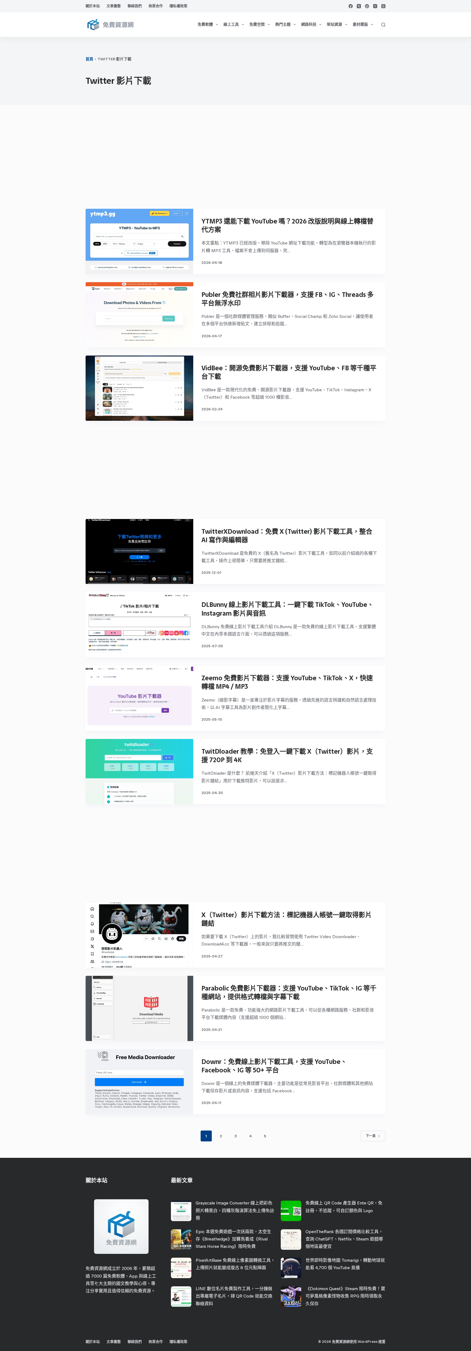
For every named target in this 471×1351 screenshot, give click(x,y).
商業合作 (156, 6)
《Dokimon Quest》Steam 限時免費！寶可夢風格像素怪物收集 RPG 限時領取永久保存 (345, 1296)
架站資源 (334, 24)
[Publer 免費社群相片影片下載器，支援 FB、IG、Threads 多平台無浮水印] (139, 314)
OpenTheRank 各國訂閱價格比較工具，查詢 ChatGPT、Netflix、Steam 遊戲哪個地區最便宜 (344, 1239)
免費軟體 (205, 24)
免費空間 (257, 24)
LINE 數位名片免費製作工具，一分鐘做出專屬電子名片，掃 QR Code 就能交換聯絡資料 (234, 1296)
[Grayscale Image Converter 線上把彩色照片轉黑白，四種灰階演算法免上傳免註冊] (181, 1211)
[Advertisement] (235, 159)
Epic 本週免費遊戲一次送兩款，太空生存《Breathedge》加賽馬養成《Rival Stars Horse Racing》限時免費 (233, 1239)
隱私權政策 (178, 6)
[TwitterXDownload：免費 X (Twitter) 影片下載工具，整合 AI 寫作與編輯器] (139, 551)
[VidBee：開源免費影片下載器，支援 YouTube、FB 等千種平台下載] (139, 388)
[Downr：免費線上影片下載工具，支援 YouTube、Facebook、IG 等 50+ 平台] (139, 1081)
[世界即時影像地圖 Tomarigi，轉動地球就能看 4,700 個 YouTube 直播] (291, 1268)
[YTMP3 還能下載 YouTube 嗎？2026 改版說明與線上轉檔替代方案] (139, 241)
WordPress (368, 1342)
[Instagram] (375, 6)
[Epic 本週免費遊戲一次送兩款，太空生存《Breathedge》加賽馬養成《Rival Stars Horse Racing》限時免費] (181, 1239)
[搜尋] (383, 25)
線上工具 (231, 24)
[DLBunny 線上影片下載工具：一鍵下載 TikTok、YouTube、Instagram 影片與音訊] (139, 624)
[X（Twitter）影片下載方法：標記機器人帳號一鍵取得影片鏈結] (139, 935)
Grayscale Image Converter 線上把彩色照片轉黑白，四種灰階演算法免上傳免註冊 (235, 1210)
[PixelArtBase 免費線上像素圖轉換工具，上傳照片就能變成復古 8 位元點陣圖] (181, 1268)
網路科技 (308, 24)
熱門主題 (283, 24)
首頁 (89, 59)
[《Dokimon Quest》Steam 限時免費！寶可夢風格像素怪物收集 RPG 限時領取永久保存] (291, 1296)
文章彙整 (114, 6)
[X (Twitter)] (359, 6)
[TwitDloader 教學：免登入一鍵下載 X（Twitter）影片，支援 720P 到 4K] (139, 771)
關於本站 (93, 6)
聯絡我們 (135, 6)
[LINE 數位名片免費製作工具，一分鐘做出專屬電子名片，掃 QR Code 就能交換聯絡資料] (181, 1296)
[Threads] (383, 6)
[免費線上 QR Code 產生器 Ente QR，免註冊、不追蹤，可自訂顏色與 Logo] (291, 1211)
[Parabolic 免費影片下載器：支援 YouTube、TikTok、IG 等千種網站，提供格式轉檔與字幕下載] (139, 1008)
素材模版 (360, 24)
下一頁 (371, 1136)
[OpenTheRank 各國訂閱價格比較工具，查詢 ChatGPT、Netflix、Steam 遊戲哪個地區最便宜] (291, 1239)
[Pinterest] (367, 6)
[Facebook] (351, 6)
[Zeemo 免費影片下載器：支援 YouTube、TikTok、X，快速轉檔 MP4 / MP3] (139, 698)
